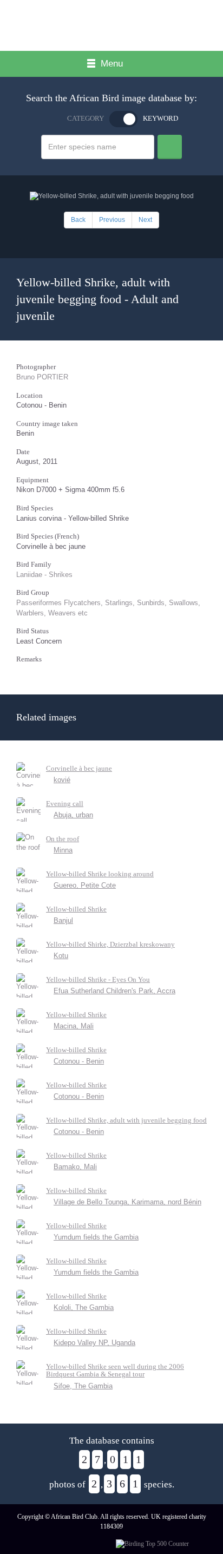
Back (78, 220)
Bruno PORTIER (42, 377)
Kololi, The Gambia (84, 1307)
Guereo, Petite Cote (85, 885)
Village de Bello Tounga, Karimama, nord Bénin (127, 1202)
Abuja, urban (73, 815)
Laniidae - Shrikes (44, 575)
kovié (62, 780)
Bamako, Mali (75, 1167)
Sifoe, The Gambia (83, 1386)
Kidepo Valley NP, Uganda (94, 1343)
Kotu (61, 956)
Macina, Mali (74, 1026)
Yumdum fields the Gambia (96, 1237)
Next (145, 220)
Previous (112, 220)
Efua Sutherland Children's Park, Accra (114, 991)
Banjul (63, 920)
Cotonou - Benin (79, 1061)
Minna (63, 850)
